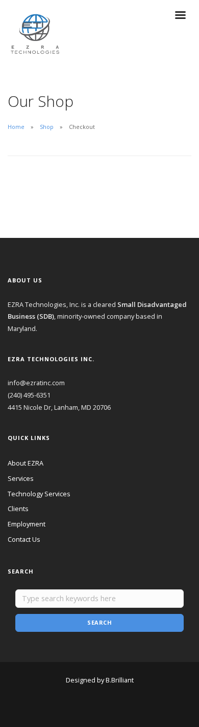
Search (99, 622)
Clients (18, 508)
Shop (47, 126)
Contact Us (24, 539)
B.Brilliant (120, 680)
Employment (26, 523)
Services (21, 478)
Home (16, 126)
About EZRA (25, 463)
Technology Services (39, 493)
